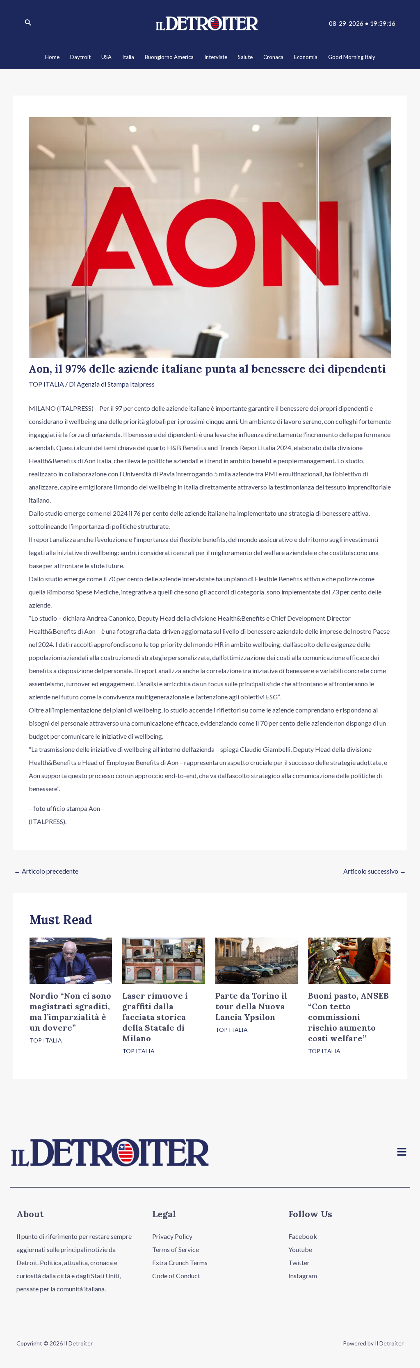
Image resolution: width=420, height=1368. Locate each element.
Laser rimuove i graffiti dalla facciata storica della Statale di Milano (155, 1016)
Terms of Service (175, 1249)
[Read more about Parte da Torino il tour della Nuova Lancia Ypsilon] (256, 960)
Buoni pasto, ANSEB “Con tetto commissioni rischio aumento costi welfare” (348, 1016)
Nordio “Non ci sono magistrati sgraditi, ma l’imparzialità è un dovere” (70, 1011)
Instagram (302, 1275)
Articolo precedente (46, 871)
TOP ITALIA (46, 384)
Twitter (299, 1262)
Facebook (302, 1236)
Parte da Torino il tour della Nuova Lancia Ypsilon (251, 1006)
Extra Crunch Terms (180, 1262)
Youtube (300, 1249)
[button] (402, 1152)
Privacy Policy (172, 1236)
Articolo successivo (374, 871)
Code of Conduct (176, 1275)
